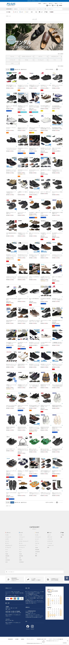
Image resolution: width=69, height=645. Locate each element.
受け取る (64, 642)
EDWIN (20, 559)
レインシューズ (8, 537)
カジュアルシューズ (8, 545)
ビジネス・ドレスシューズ (23, 541)
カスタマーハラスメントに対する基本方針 (56, 639)
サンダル (6, 534)
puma (7, 561)
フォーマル (37, 543)
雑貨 (61, 537)
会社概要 (16, 639)
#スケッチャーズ (23, 9)
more (15, 12)
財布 (48, 547)
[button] (54, 69)
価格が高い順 (23, 69)
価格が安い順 (17, 69)
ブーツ (6, 549)
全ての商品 (8, 11)
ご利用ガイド (10, 595)
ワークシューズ (8, 547)
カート (55, 5)
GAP (20, 557)
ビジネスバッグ (50, 541)
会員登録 (60, 5)
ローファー (7, 543)
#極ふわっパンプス (31, 9)
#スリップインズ (40, 9)
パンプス (6, 539)
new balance (8, 559)
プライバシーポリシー (30, 639)
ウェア (6, 551)
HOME (7, 16)
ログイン (49, 5)
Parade (7, 553)
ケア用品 (62, 534)
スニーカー (7, 541)
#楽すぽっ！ (16, 9)
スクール (36, 541)
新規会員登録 (10, 639)
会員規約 (22, 639)
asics (36, 553)
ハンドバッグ (49, 539)
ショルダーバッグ (50, 545)
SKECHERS (7, 555)
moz (6, 557)
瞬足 (36, 555)
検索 (46, 9)
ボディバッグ (49, 537)
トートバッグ (49, 543)
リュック (49, 534)
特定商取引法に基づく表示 (41, 639)
